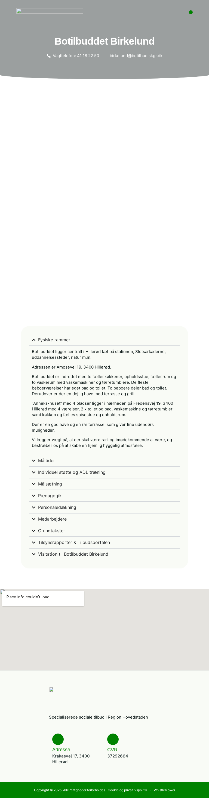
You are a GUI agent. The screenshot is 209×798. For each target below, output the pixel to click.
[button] (191, 12)
